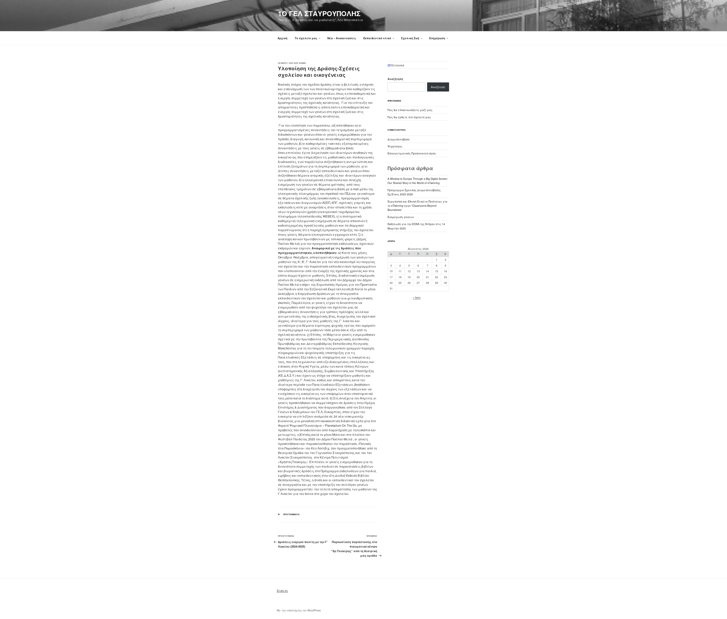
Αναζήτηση (395, 79)
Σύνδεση (282, 591)
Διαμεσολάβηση (399, 139)
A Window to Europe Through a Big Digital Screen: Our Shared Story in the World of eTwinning (418, 181)
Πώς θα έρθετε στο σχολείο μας (409, 117)
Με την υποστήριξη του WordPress (299, 610)
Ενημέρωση (437, 38)
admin (302, 63)
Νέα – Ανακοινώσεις (341, 38)
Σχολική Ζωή (410, 38)
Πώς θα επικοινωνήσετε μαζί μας (410, 110)
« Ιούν (416, 297)
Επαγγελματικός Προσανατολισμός (412, 153)
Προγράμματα (291, 514)
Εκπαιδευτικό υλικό (377, 38)
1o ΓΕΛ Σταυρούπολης (319, 13)
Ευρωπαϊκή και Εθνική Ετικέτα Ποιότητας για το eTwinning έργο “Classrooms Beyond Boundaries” (417, 206)
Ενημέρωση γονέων (401, 217)
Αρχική (282, 38)
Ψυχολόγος (395, 146)
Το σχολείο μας (306, 38)
